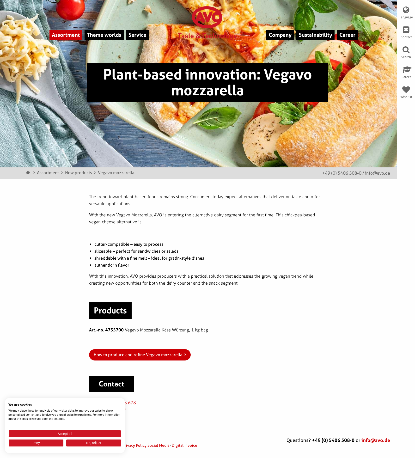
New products (78, 173)
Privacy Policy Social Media (146, 445)
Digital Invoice (184, 445)
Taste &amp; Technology (208, 36)
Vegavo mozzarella (116, 173)
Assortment (48, 173)
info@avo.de (377, 173)
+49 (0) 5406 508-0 (341, 173)
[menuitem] (65, 35)
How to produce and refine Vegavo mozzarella (138, 355)
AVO (207, 17)
